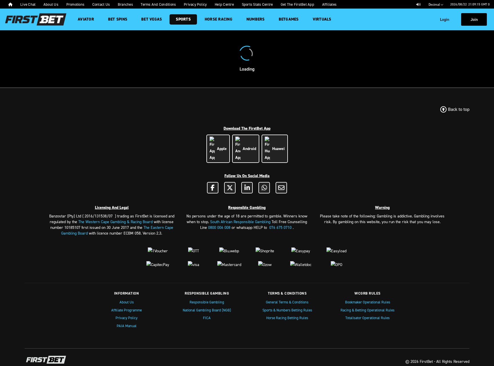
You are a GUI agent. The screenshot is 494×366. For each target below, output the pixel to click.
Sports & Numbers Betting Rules (287, 310)
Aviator (86, 19)
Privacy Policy (126, 317)
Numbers (255, 19)
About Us (126, 302)
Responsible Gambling (207, 302)
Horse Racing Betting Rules (287, 317)
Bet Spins (117, 19)
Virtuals (322, 19)
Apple (221, 148)
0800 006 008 (219, 227)
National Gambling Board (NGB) (207, 310)
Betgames (289, 19)
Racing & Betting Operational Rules (367, 310)
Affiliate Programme (126, 310)
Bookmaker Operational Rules (367, 302)
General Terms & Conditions (287, 302)
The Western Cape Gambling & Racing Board (115, 221)
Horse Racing (218, 19)
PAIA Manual (127, 325)
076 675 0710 (280, 227)
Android (248, 148)
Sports (183, 19)
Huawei (277, 148)
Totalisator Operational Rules (367, 317)
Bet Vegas (151, 19)
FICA (207, 317)
